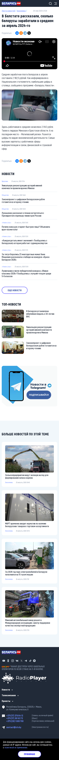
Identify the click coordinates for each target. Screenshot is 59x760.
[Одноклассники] (21, 33)
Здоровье (5, 181)
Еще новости (14, 290)
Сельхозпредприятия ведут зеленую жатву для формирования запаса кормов (26, 476)
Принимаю (29, 754)
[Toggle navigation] (54, 3)
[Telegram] (25, 33)
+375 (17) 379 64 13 (29, 715)
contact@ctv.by (27, 727)
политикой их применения (16, 747)
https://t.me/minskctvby (12, 367)
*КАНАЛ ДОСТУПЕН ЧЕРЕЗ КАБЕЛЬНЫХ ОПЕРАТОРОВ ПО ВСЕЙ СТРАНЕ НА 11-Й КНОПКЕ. (23, 667)
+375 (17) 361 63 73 (21, 718)
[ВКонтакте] (17, 33)
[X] (29, 33)
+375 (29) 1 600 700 (30, 721)
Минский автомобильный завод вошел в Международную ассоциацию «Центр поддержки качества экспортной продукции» (27, 623)
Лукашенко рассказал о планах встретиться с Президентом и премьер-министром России (23, 214)
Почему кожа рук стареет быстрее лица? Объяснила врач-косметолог (26, 228)
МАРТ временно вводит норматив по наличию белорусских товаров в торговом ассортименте (27, 525)
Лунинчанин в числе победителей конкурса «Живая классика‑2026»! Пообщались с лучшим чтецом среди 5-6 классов (26, 273)
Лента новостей (8, 11)
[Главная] (12, 3)
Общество (5, 195)
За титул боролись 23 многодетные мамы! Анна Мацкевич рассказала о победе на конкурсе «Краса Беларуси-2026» (25, 257)
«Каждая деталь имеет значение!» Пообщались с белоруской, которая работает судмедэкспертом (24, 241)
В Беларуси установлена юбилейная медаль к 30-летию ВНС (40, 314)
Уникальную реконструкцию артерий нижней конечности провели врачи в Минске (22, 186)
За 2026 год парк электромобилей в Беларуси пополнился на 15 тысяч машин (26, 573)
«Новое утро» (6, 223)
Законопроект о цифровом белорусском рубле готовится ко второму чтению (23, 200)
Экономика (21, 11)
